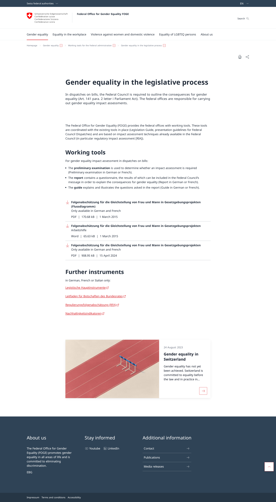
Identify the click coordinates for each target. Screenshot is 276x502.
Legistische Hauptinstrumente (85, 287)
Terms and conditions (53, 497)
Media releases (154, 466)
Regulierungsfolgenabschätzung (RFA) (90, 305)
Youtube (94, 448)
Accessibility (74, 497)
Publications (152, 457)
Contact (149, 448)
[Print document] (240, 57)
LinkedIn (113, 448)
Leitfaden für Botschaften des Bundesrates (94, 296)
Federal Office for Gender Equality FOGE (103, 14)
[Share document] (247, 57)
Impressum (33, 497)
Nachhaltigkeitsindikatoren (83, 313)
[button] (37, 34)
